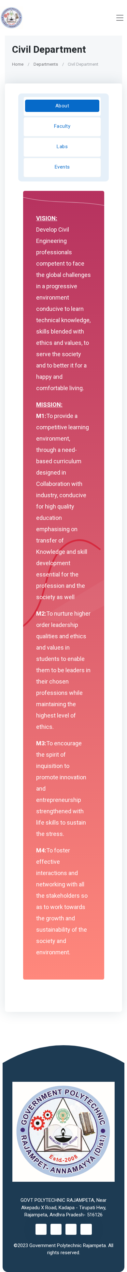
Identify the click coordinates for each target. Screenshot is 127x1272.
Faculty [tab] (62, 126)
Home (17, 64)
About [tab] (62, 106)
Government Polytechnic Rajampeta (67, 1245)
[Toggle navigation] (120, 18)
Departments (46, 64)
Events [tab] (62, 167)
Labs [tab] (62, 146)
